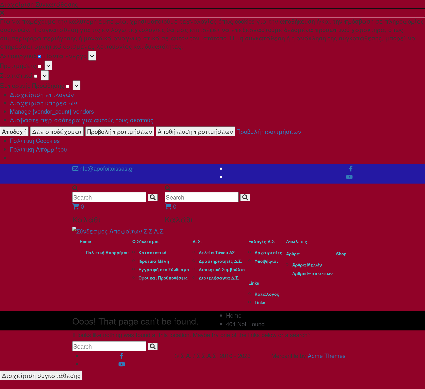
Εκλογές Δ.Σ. (261, 241)
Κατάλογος (267, 294)
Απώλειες (296, 241)
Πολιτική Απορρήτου (38, 149)
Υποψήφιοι (266, 261)
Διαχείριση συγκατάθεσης (41, 375)
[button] (212, 12)
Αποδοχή (14, 131)
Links (253, 283)
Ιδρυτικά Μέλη (153, 261)
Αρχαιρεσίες (268, 252)
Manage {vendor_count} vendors (52, 111)
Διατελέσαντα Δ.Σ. (219, 278)
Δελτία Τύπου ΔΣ (217, 252)
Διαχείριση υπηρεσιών (43, 102)
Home (85, 241)
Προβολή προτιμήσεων (119, 131)
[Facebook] (351, 168)
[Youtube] (349, 176)
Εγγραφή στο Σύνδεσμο (163, 269)
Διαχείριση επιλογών (42, 94)
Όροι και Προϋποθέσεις (163, 278)
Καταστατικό (152, 252)
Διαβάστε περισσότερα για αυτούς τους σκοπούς (81, 119)
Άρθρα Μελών (307, 265)
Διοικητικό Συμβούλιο (222, 269)
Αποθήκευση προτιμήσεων (195, 131)
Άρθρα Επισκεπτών (312, 273)
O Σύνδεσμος (146, 241)
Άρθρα (293, 254)
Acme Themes (327, 355)
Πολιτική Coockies (35, 140)
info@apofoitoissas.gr (106, 168)
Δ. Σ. (197, 241)
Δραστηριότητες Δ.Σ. (220, 261)
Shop (341, 254)
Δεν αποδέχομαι (57, 131)
